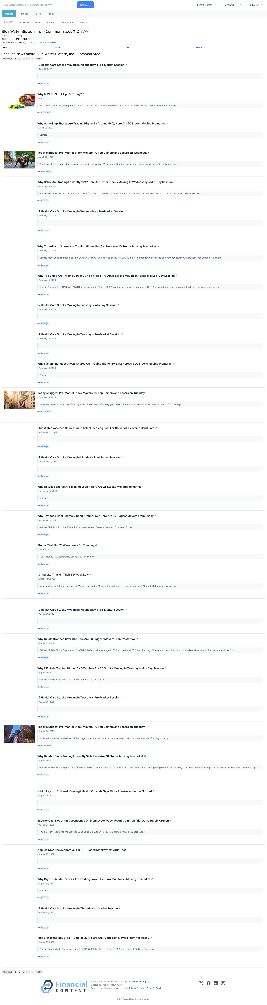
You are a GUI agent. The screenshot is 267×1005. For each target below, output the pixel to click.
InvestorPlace (46, 113)
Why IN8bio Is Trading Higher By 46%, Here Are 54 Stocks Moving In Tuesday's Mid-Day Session (102, 668)
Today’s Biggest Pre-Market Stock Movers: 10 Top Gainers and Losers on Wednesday (94, 152)
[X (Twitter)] (201, 986)
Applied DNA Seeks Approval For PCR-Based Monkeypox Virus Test (83, 850)
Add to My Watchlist (47, 42)
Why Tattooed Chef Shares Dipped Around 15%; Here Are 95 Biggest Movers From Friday (97, 515)
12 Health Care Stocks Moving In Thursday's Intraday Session (79, 908)
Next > (38, 58)
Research (200, 47)
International (67, 22)
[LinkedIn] (216, 986)
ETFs (38, 13)
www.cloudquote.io (143, 981)
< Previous (7, 58)
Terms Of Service (155, 988)
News (37, 22)
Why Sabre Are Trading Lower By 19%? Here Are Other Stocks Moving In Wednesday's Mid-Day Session (106, 182)
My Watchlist (231, 4)
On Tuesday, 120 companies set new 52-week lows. (67, 556)
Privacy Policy (135, 988)
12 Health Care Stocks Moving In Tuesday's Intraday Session (78, 305)
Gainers (43, 134)
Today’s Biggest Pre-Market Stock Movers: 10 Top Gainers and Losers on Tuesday (92, 393)
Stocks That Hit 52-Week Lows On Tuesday (67, 545)
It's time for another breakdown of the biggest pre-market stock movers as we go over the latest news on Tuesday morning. (104, 738)
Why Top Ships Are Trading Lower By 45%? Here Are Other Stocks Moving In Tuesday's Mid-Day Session (107, 275)
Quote (57, 47)
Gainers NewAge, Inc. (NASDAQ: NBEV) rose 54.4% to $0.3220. (73, 679)
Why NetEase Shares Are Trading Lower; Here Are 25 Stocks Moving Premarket (90, 486)
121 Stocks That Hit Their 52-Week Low (64, 574)
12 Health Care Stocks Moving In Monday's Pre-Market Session (80, 457)
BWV (84, 31)
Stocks (24, 13)
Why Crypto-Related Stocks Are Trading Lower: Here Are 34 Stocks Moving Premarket (95, 879)
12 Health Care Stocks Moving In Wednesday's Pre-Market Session (82, 64)
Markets (9, 13)
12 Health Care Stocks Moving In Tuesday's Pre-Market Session (80, 334)
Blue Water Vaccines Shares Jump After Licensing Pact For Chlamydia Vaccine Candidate (97, 428)
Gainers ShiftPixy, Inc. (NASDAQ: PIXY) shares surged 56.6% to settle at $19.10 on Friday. (86, 527)
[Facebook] (208, 986)
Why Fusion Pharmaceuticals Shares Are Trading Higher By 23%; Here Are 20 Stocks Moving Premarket (106, 363)
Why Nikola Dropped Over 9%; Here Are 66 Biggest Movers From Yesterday (87, 639)
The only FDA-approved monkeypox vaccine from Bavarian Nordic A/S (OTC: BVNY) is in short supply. (93, 831)
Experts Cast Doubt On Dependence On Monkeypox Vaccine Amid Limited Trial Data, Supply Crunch (104, 820)
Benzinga (44, 83)
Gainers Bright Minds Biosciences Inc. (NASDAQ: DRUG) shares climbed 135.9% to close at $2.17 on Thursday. (97, 949)
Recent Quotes (204, 4)
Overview (25, 22)
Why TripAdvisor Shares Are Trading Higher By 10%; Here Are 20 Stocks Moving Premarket (98, 246)
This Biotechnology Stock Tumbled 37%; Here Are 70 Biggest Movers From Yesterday (94, 937)
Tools (52, 13)
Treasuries (83, 22)
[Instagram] (223, 986)
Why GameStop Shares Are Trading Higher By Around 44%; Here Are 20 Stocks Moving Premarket (103, 123)
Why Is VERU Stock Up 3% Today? (61, 94)
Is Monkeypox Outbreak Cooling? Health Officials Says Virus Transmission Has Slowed (96, 791)
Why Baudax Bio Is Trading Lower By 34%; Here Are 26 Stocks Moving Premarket (91, 756)
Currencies (50, 22)
